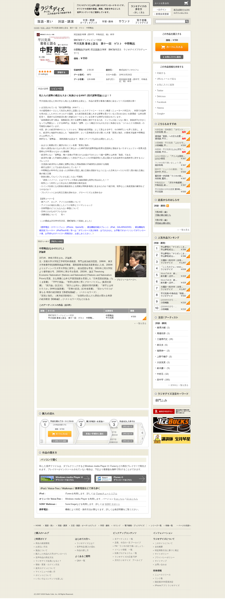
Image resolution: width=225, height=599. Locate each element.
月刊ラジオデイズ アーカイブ (128, 560)
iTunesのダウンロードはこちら (120, 479)
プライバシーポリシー (165, 557)
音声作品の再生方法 (44, 557)
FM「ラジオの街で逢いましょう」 (130, 546)
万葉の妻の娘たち (163, 215)
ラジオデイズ (53, 9)
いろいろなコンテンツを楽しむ (49, 579)
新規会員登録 (161, 14)
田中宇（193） (164, 379)
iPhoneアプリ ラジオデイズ (167, 585)
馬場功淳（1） (164, 333)
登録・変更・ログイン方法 (47, 564)
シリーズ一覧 (156, 525)
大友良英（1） (164, 362)
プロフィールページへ (126, 280)
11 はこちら (132, 499)
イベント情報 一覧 (123, 550)
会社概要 (159, 547)
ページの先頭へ (184, 525)
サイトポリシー (162, 554)
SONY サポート (112, 504)
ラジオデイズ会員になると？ (48, 561)
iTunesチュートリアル (106, 493)
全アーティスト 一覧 (124, 539)
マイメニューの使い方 (45, 571)
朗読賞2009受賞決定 (164, 582)
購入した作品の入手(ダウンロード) (51, 554)
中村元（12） (163, 374)
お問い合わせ (161, 564)
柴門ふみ (161, 400)
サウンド (123, 21)
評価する (61, 72)
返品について (41, 550)
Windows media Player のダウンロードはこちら (65, 479)
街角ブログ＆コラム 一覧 (126, 553)
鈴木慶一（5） (164, 368)
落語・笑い (45, 21)
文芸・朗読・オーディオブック (89, 21)
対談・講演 (67, 21)
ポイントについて (43, 575)
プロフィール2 (57, 241)
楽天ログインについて (45, 568)
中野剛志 (78, 49)
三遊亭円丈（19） (165, 339)
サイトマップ (161, 561)
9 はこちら (119, 499)
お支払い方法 (41, 547)
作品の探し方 (83, 550)
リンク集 (159, 578)
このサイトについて (164, 543)
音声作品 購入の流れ (86, 547)
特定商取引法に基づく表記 (167, 550)
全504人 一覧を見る (179, 385)
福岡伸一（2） (164, 350)
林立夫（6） (163, 345)
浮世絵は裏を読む (163, 223)
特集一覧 (169, 525)
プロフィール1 (43, 241)
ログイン (161, 9)
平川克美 (95, 49)
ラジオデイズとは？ (86, 543)
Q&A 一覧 (81, 560)
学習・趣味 (107, 21)
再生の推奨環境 (42, 543)
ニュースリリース (163, 575)
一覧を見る (141, 323)
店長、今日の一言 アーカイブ (128, 542)
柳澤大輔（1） (164, 327)
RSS (167, 205)
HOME (36, 28)
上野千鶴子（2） (165, 356)
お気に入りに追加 (171, 57)
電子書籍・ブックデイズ (141, 21)
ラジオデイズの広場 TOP (126, 557)
